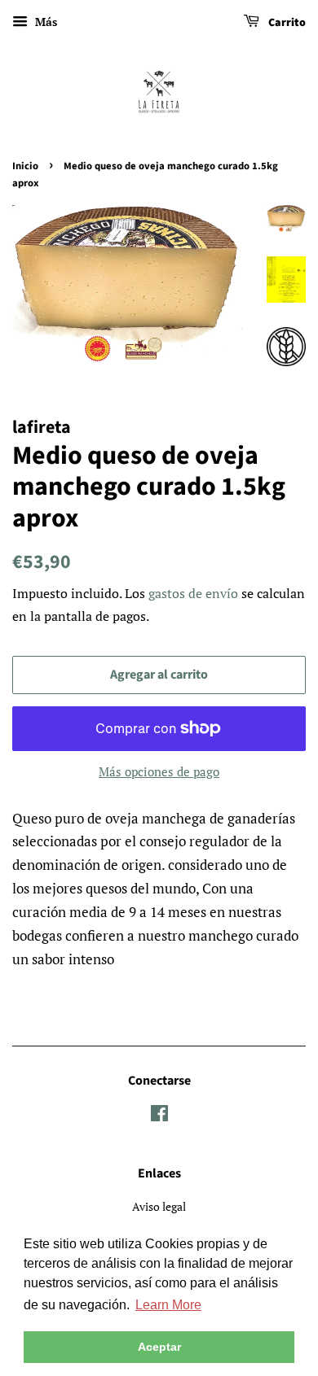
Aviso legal (159, 1206)
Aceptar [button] (159, 1346)
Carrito (286, 23)
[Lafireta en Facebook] (159, 1116)
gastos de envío (193, 593)
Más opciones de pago (159, 771)
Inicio (25, 166)
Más (44, 21)
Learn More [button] (168, 1305)
